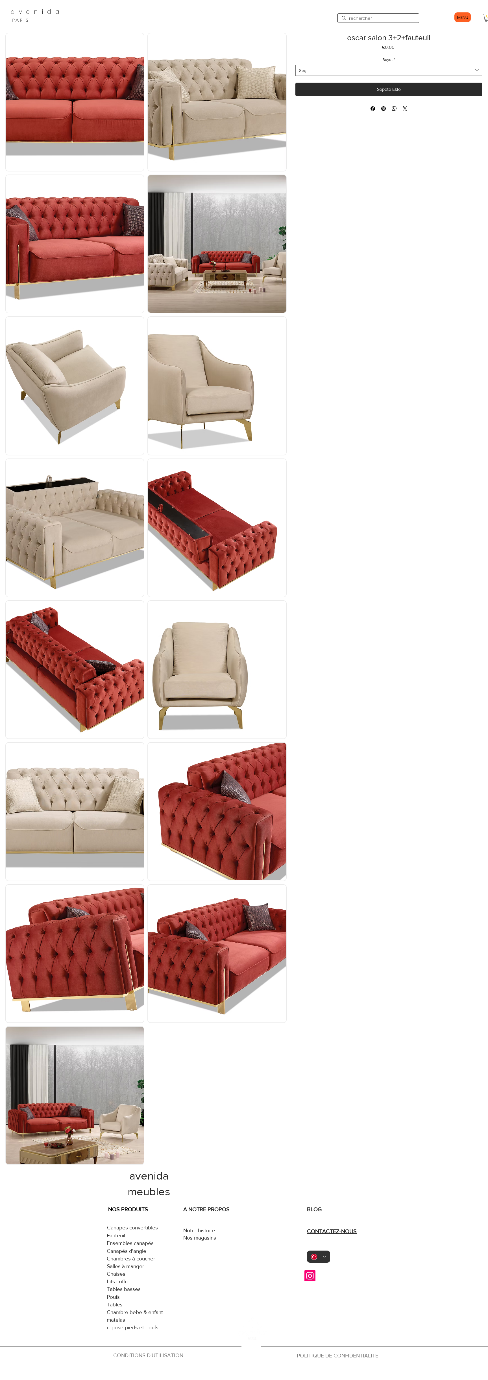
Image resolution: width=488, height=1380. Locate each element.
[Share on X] (405, 108)
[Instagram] (309, 1275)
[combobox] (388, 70)
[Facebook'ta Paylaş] (372, 108)
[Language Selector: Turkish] (318, 1257)
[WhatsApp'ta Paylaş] (394, 108)
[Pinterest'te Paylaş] (383, 108)
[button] (75, 102)
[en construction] (250, 1371)
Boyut (388, 59)
